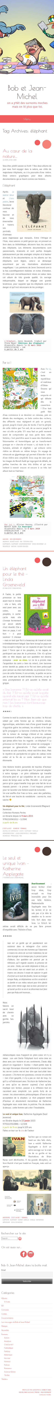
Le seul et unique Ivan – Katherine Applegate (16, 865)
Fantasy (7, 1351)
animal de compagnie (10, 831)
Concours (5, 1310)
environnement (25, 544)
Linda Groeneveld (22, 833)
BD (2, 1306)
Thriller (7, 1375)
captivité (6, 1220)
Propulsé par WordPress (31, 1390)
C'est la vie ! (7, 828)
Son (46, 144)
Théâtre (4, 1379)
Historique (8, 1355)
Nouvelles (5, 1330)
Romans (23, 828)
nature (13, 546)
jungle (32, 1220)
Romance (7, 1368)
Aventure (6, 1217)
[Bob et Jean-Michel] (27, 42)
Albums (5, 539)
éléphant (14, 544)
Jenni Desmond (37, 544)
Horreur (7, 1358)
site (22, 1130)
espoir (20, 1220)
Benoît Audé (14, 541)
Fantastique (8, 1348)
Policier (7, 1365)
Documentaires (15, 539)
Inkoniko (30, 1392)
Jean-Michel (17, 588)
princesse (15, 836)
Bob (15, 160)
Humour (16, 828)
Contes (4, 1314)
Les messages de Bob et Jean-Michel (15, 1322)
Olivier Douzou (22, 546)
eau (21, 541)
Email (3, 1270)
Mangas (4, 1326)
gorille (26, 1220)
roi (21, 836)
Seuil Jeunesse (16, 1222)
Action (6, 1338)
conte (21, 831)
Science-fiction (10, 1372)
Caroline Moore (45, 1395)
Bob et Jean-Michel (27, 92)
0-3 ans (7, 1302)
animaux (6, 541)
